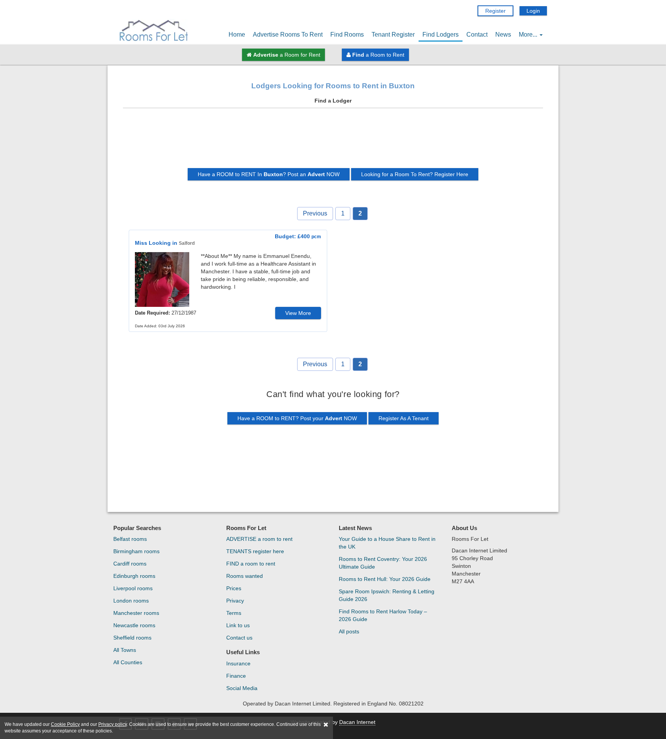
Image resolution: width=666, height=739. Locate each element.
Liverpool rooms (133, 588)
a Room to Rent (378, 55)
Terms (233, 613)
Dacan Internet (357, 722)
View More (298, 313)
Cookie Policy (65, 724)
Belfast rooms (130, 539)
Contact (477, 34)
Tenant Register (393, 34)
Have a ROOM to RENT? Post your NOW (297, 418)
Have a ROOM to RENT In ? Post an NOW (269, 174)
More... (529, 34)
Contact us (239, 638)
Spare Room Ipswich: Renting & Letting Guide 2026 (386, 595)
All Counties (127, 662)
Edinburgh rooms (134, 576)
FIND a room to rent (250, 564)
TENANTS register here (255, 551)
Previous (315, 213)
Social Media (241, 688)
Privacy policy (112, 724)
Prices (233, 588)
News (503, 34)
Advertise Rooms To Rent (288, 34)
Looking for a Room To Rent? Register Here (414, 174)
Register (495, 11)
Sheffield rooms (132, 638)
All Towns (124, 650)
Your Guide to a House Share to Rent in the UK (387, 543)
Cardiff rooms (129, 564)
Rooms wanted (244, 576)
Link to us (238, 625)
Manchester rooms (136, 613)
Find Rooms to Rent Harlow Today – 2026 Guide (383, 615)
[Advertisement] (333, 141)
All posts (349, 631)
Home (237, 34)
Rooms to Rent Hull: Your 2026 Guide (385, 579)
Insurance (238, 663)
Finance (236, 676)
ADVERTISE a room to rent (259, 539)
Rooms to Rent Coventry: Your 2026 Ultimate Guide (383, 563)
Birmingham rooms (136, 551)
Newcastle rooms (134, 625)
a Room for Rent (286, 55)
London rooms (131, 601)
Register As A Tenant (403, 418)
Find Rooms (347, 34)
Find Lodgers (440, 34)
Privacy (235, 601)
